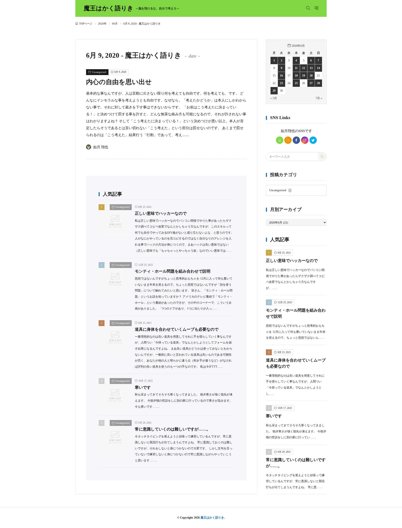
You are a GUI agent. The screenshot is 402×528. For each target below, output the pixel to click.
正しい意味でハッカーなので (161, 213)
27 (311, 83)
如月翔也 (288, 131)
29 (274, 90)
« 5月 (273, 98)
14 (318, 68)
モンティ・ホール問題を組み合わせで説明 (172, 271)
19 (303, 75)
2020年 (102, 23)
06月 (115, 23)
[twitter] (313, 140)
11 (296, 68)
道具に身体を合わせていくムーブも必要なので (176, 329)
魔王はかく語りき (131, 8)
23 (281, 83)
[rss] (288, 140)
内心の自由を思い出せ (119, 82)
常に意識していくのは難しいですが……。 (172, 429)
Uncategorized (99, 72)
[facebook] (296, 140)
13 (311, 68)
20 (311, 75)
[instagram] (304, 140)
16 (281, 75)
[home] (279, 140)
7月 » (319, 98)
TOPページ (85, 23)
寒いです (143, 387)
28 (318, 83)
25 (296, 83)
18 (296, 75)
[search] (322, 156)
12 (303, 68)
